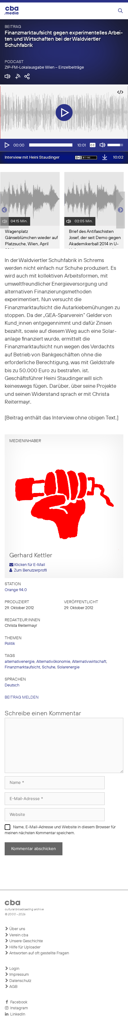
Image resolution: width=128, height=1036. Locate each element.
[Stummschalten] (102, 145)
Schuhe (48, 667)
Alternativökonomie (53, 662)
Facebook (17, 1002)
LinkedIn (16, 1014)
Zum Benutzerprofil (29, 570)
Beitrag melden (22, 697)
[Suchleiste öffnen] (120, 11)
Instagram (18, 1008)
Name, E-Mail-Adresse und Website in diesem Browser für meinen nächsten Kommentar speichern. (60, 830)
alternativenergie (19, 662)
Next (120, 210)
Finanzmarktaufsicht (22, 667)
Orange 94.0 (16, 590)
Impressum (18, 975)
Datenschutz (19, 981)
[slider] (50, 145)
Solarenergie (68, 667)
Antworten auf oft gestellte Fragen (38, 953)
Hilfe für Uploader (24, 947)
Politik (10, 644)
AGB (12, 987)
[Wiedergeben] (6, 145)
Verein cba (18, 935)
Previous (3, 210)
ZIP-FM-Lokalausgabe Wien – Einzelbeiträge (44, 68)
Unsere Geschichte (25, 941)
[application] (64, 145)
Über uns (16, 929)
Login (13, 969)
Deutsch (12, 685)
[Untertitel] (92, 145)
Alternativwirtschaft (89, 662)
